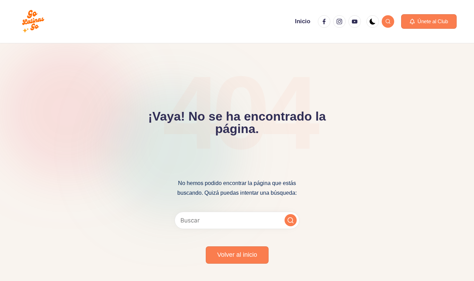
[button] (429, 21)
